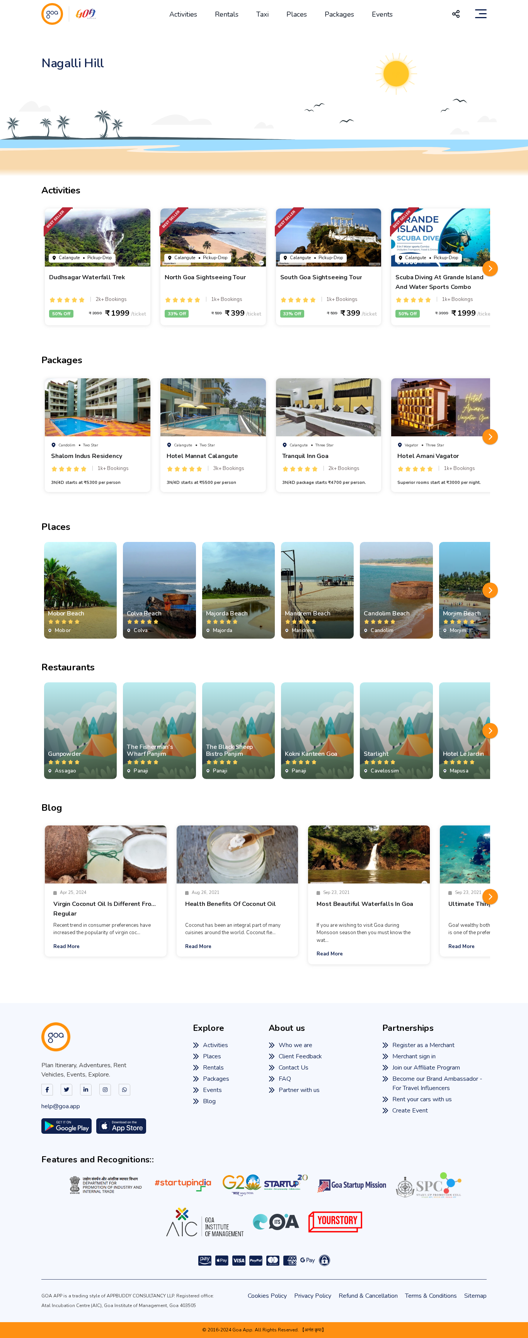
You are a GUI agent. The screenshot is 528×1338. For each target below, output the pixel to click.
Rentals (226, 14)
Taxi (262, 14)
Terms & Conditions (431, 1296)
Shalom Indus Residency (86, 456)
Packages (339, 14)
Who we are (295, 1045)
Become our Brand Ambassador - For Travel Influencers (437, 1083)
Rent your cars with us (422, 1099)
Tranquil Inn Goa (305, 456)
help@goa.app (60, 1106)
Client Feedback (300, 1056)
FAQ (285, 1079)
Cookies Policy (267, 1296)
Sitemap (475, 1296)
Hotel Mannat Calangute (202, 456)
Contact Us (293, 1067)
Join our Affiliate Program (426, 1067)
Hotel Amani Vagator (428, 456)
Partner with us (299, 1090)
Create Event (410, 1110)
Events (382, 14)
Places (296, 14)
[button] (490, 268)
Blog (209, 1101)
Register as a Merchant (423, 1045)
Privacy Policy (312, 1296)
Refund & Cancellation (368, 1296)
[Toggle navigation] (481, 14)
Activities (183, 14)
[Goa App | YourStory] (335, 1222)
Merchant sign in (414, 1056)
